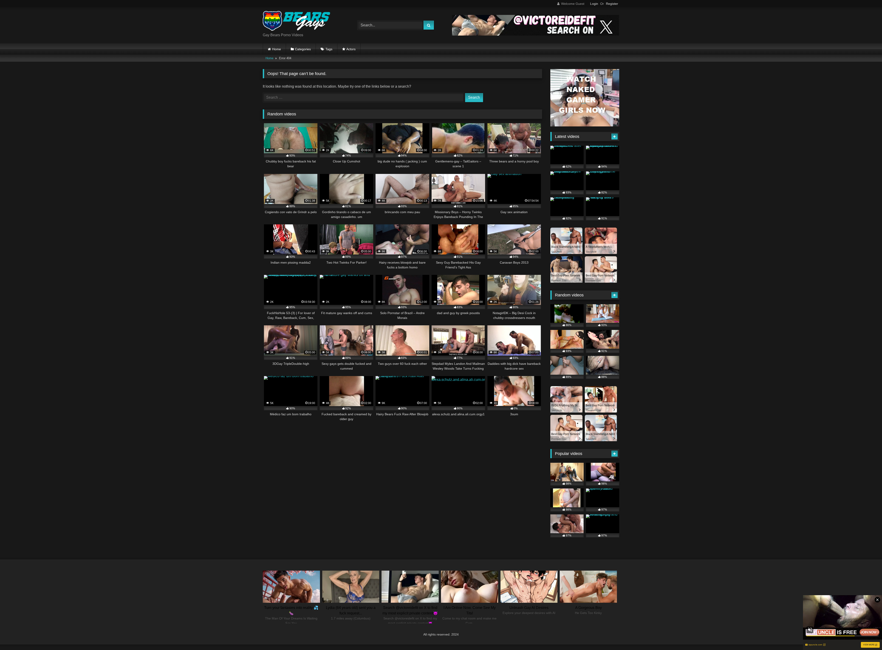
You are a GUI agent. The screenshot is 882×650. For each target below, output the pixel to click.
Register (612, 4)
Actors (351, 49)
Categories (303, 49)
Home (276, 49)
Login (594, 4)
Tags (328, 49)
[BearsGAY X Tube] (297, 21)
